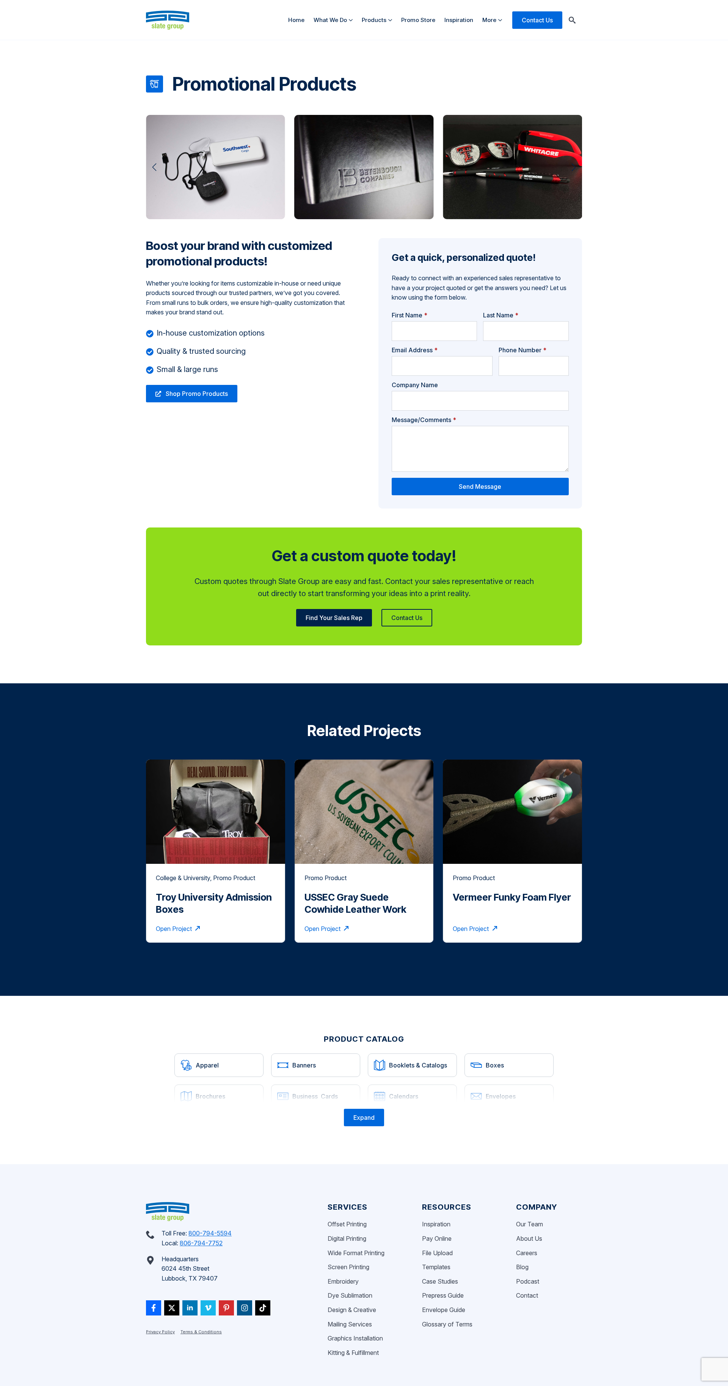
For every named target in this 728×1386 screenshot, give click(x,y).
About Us (529, 1238)
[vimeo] (208, 1307)
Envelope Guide (443, 1310)
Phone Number (522, 350)
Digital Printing (347, 1238)
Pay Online (437, 1238)
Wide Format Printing (356, 1253)
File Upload (437, 1253)
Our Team (529, 1224)
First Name (409, 315)
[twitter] (171, 1307)
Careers (526, 1253)
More (489, 20)
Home (296, 20)
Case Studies (440, 1281)
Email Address (415, 350)
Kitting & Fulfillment (353, 1352)
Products (374, 20)
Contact (527, 1295)
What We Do (330, 20)
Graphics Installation (355, 1338)
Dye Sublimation (350, 1295)
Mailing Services (350, 1324)
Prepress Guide (443, 1295)
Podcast (527, 1281)
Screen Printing (348, 1267)
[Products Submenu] (391, 19)
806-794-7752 (201, 1243)
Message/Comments (424, 420)
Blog (522, 1267)
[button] (154, 167)
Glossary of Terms (447, 1324)
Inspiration (458, 20)
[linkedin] (190, 1307)
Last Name (500, 315)
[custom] (153, 1307)
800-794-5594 (210, 1233)
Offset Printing (347, 1224)
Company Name (415, 385)
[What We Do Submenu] (352, 19)
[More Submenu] (501, 19)
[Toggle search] (572, 20)
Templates (436, 1267)
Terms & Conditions (201, 1331)
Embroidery (343, 1281)
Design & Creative (352, 1310)
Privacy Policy (160, 1331)
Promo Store (418, 20)
